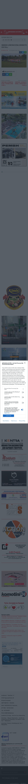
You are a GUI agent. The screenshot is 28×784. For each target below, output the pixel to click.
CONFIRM (8, 415)
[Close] (25, 363)
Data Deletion (6, 420)
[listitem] (14, 389)
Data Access (14, 420)
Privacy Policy (22, 420)
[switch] (22, 392)
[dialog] (14, 392)
